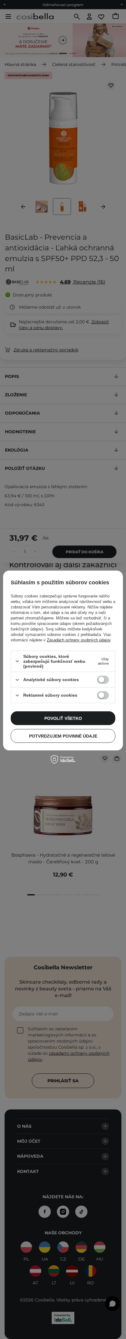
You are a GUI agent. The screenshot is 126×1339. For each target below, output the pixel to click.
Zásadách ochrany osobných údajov (78, 640)
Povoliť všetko (63, 718)
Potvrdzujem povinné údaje (63, 736)
